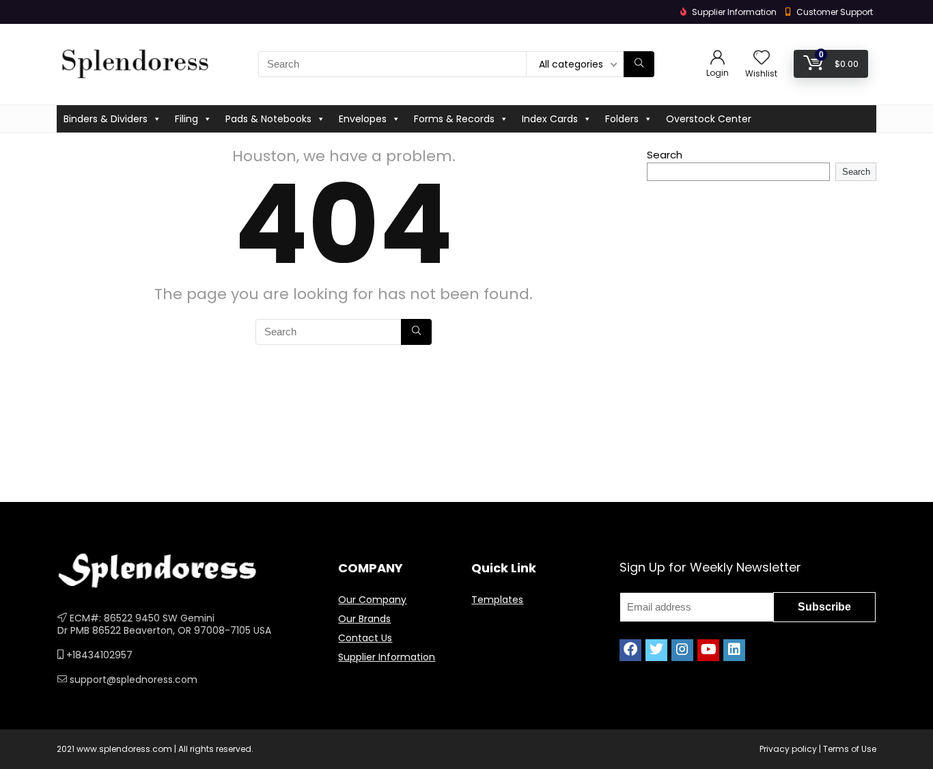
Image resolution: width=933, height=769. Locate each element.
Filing (186, 119)
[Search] (639, 64)
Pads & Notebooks (268, 119)
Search (664, 155)
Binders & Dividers (106, 119)
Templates (497, 599)
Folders (622, 119)
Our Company (372, 599)
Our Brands (364, 619)
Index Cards (550, 119)
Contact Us (365, 638)
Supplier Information (386, 657)
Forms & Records (454, 119)
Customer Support (834, 12)
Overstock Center (708, 119)
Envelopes (363, 119)
